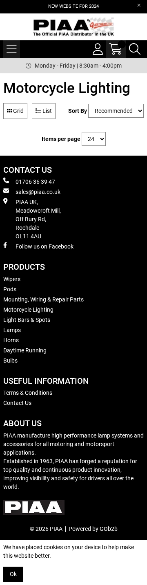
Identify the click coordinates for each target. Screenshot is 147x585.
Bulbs (10, 360)
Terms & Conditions (27, 392)
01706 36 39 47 (35, 181)
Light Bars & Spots (26, 320)
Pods (9, 289)
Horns (11, 340)
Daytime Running (25, 350)
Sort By (77, 111)
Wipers (11, 279)
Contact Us (17, 403)
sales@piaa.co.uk (38, 192)
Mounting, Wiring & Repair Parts (43, 299)
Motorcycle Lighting (28, 309)
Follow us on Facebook (45, 246)
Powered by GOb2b (93, 529)
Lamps (12, 330)
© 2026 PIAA (46, 529)
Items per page (61, 139)
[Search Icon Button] (135, 49)
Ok (13, 574)
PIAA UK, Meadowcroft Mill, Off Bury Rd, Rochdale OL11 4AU (38, 219)
